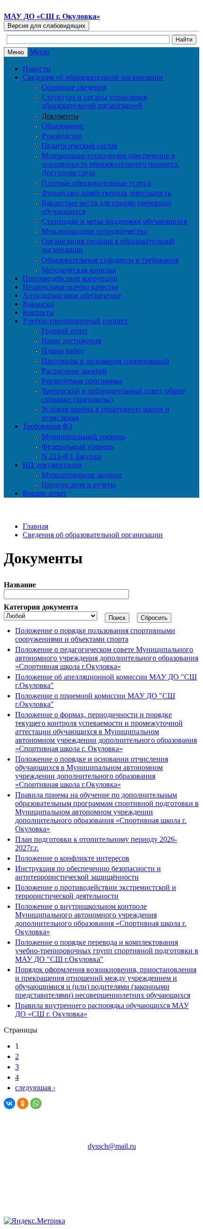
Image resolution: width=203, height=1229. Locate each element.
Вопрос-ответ (45, 493)
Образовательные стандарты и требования (110, 260)
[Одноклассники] (22, 1103)
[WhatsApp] (36, 1103)
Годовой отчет (65, 331)
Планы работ (63, 351)
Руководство (62, 136)
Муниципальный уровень (83, 436)
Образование (63, 126)
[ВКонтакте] (9, 1103)
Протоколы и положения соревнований (105, 361)
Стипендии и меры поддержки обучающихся (114, 221)
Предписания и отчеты (79, 485)
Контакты (38, 312)
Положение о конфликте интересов (72, 858)
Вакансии (38, 304)
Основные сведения (74, 87)
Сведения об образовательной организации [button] (93, 77)
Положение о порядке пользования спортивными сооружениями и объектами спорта (95, 635)
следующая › (35, 1088)
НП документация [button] (52, 465)
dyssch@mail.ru (112, 1146)
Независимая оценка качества (70, 287)
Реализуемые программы (82, 381)
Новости (37, 69)
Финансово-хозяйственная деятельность (106, 193)
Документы (60, 116)
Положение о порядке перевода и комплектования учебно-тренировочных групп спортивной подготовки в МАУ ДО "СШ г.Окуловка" (106, 950)
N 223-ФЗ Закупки (72, 456)
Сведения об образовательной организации (93, 535)
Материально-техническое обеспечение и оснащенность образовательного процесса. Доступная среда (110, 164)
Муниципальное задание (82, 475)
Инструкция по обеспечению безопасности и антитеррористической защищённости (88, 873)
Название (20, 585)
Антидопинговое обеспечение (72, 295)
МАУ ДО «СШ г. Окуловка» (52, 16)
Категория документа (41, 607)
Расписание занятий (74, 371)
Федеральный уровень (78, 446)
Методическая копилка (79, 270)
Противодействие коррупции (70, 278)
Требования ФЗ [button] (47, 426)
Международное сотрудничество (94, 231)
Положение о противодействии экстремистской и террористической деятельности (95, 891)
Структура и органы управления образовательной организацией (94, 101)
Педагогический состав (80, 146)
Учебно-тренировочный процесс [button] (75, 321)
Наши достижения (71, 341)
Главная (35, 526)
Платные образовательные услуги (96, 183)
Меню (40, 52)
